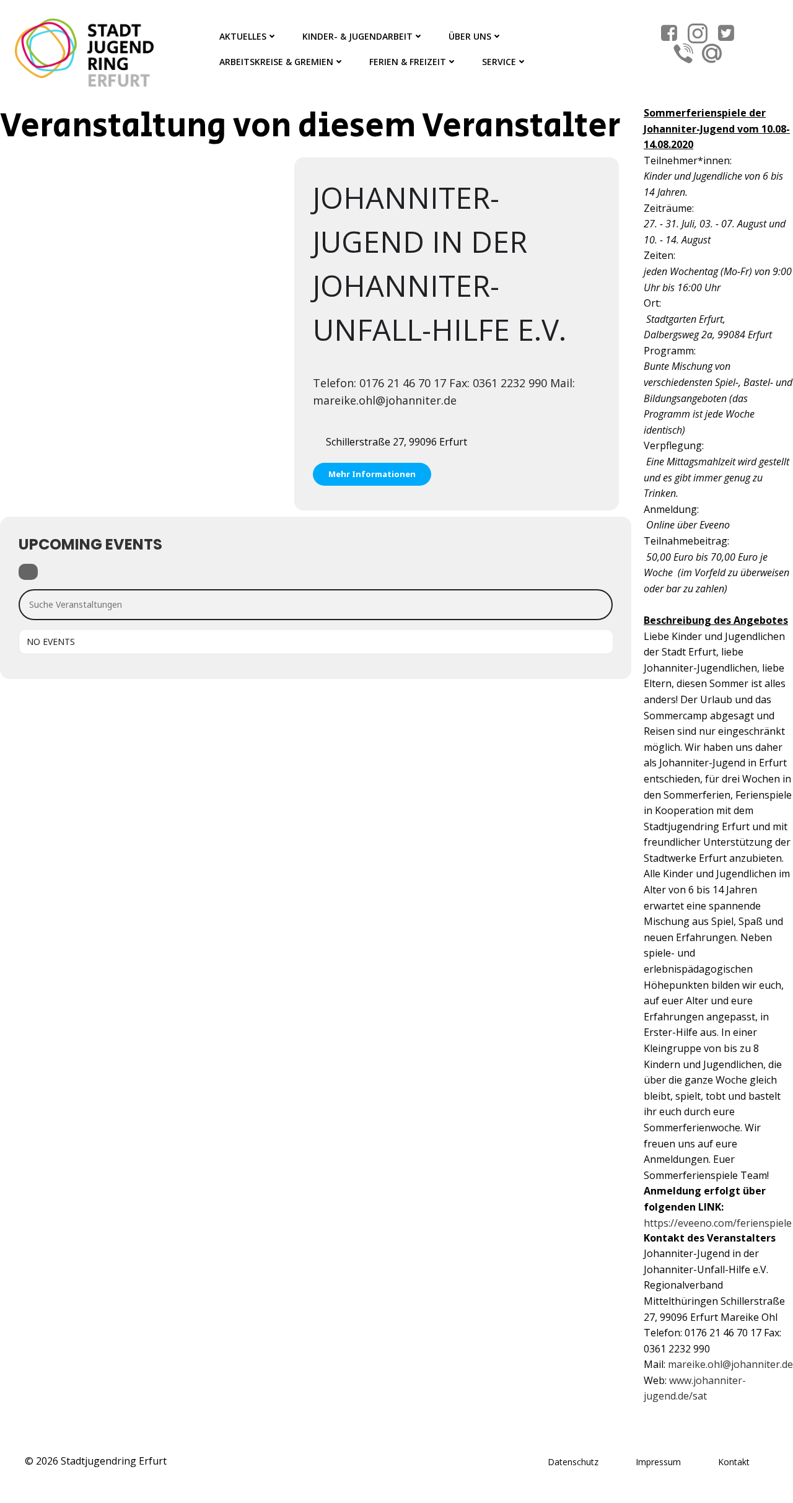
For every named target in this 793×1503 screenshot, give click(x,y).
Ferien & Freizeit (407, 62)
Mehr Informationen (372, 474)
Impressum (658, 1462)
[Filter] (28, 572)
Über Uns (470, 36)
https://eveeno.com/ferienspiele (718, 1223)
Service (499, 62)
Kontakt (734, 1462)
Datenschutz (573, 1462)
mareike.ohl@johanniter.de (730, 1364)
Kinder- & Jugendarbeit (357, 36)
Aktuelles (242, 36)
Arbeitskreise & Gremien (276, 62)
